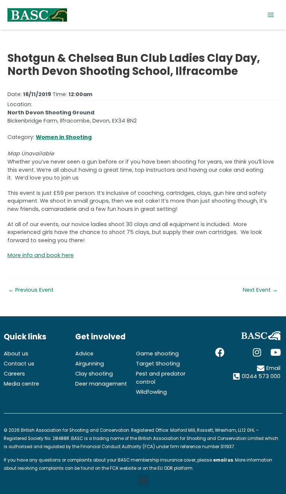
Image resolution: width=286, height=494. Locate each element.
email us (223, 460)
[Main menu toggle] (271, 15)
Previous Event (31, 290)
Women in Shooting (64, 137)
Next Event (260, 290)
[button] (143, 480)
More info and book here (40, 255)
